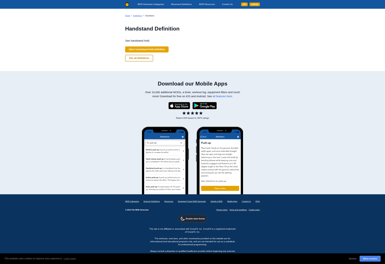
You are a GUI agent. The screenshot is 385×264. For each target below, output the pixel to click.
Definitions (137, 16)
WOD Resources (207, 4)
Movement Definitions (181, 4)
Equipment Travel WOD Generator (192, 201)
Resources (168, 201)
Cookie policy (254, 210)
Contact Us (227, 4)
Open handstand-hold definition (147, 49)
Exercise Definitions (152, 201)
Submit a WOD (217, 201)
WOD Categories (132, 201)
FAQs (258, 201)
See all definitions (139, 58)
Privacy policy (222, 210)
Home (127, 16)
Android (254, 4)
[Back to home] (127, 4)
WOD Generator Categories (150, 4)
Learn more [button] (70, 258)
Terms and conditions (238, 210)
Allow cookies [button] (370, 258)
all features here (222, 96)
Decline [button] (353, 258)
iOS (244, 4)
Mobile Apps (232, 201)
